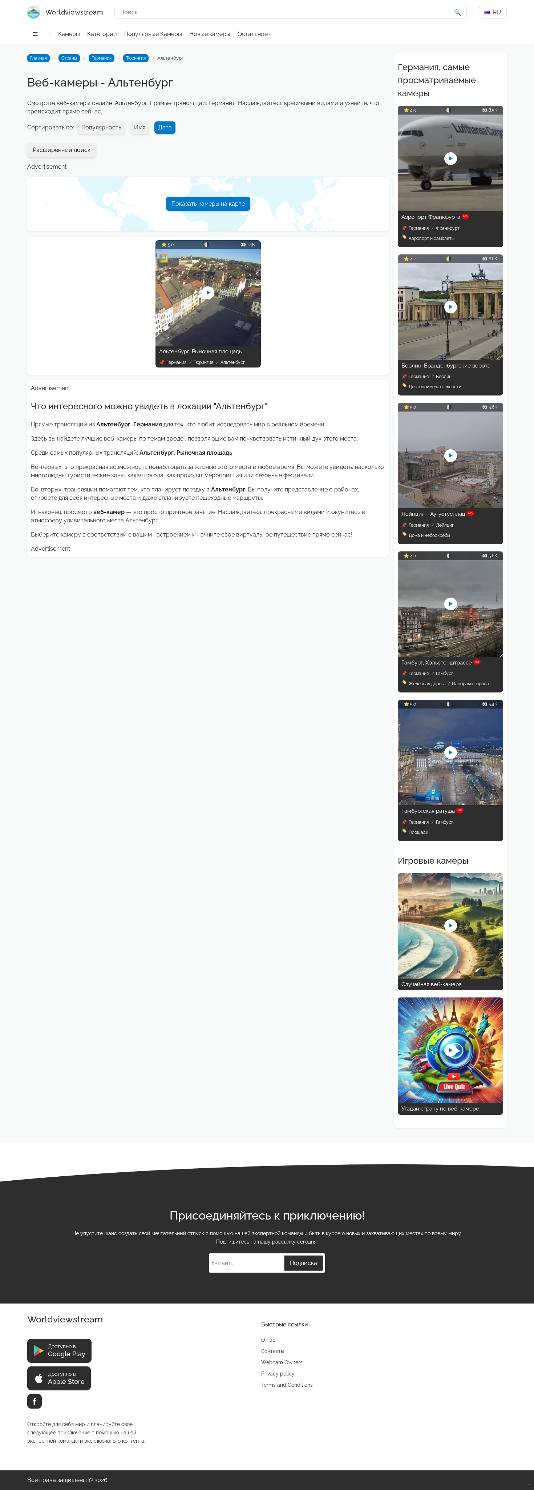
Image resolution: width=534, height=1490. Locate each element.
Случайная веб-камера (431, 984)
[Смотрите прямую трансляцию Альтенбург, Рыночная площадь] (208, 343)
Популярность (101, 127)
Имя (139, 127)
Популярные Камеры (153, 34)
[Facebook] (34, 1401)
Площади (418, 832)
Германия (102, 58)
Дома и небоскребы (429, 535)
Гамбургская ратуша (431, 811)
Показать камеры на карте (208, 203)
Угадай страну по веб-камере (440, 1108)
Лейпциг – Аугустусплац (437, 514)
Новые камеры (209, 34)
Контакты (272, 1351)
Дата (165, 127)
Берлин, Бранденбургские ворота (445, 365)
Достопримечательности (435, 386)
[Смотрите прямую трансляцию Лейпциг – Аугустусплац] (450, 506)
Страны (69, 58)
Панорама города (470, 683)
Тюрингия (136, 58)
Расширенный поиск (61, 149)
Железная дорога (427, 683)
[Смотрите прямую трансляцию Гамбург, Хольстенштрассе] (450, 654)
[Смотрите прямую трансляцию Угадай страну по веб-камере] (450, 1100)
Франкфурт (448, 228)
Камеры (69, 34)
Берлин (444, 376)
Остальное (253, 34)
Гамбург (444, 673)
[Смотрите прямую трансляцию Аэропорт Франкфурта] (450, 209)
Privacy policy (278, 1374)
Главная (38, 58)
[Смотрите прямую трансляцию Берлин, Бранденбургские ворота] (450, 357)
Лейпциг (445, 525)
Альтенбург (233, 362)
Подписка (303, 1263)
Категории (102, 34)
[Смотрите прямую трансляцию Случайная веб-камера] (450, 976)
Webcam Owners (282, 1362)
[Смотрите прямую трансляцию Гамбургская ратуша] (450, 803)
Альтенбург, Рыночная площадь (200, 351)
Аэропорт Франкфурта (434, 217)
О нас (268, 1340)
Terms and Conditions (287, 1385)
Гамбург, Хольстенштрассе (440, 662)
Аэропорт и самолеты (431, 238)
